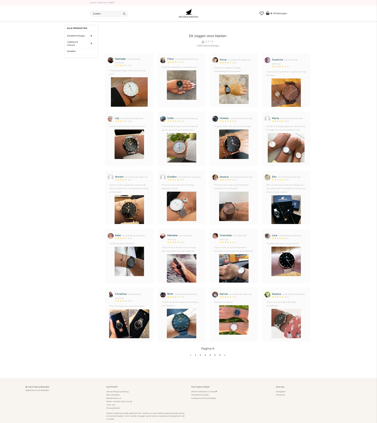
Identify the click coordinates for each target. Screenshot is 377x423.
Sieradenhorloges (76, 35)
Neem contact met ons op (119, 401)
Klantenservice (113, 398)
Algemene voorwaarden (37, 390)
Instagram (281, 391)
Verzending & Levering (117, 391)
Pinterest (280, 395)
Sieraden (71, 51)
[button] (262, 13)
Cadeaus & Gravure (72, 43)
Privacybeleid (113, 408)
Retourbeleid (112, 395)
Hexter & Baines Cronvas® (204, 391)
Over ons (110, 405)
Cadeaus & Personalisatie (203, 398)
